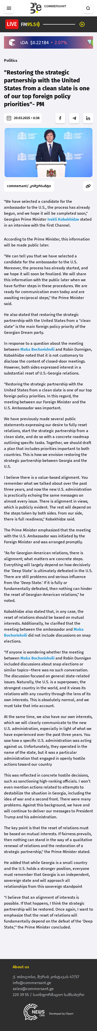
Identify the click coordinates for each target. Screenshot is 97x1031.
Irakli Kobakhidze (63, 219)
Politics (10, 60)
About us (21, 966)
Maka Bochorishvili (37, 349)
